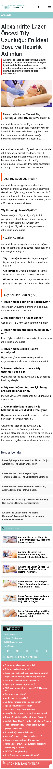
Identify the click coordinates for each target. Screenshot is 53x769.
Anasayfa (6, 15)
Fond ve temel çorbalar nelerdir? (20, 665)
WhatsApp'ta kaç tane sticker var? (20, 709)
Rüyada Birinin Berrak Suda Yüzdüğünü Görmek (26, 673)
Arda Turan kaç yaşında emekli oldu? (22, 755)
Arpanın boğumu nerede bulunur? (20, 732)
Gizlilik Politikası (11, 634)
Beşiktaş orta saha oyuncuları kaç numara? (25, 677)
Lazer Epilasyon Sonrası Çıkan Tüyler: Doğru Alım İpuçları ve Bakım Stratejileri (25, 462)
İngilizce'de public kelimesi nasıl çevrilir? (23, 736)
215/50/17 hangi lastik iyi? (17, 751)
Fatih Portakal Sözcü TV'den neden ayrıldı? (25, 725)
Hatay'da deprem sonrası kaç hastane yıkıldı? (26, 713)
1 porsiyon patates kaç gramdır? (20, 684)
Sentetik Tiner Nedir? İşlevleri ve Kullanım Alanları (28, 721)
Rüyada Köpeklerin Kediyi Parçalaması (22, 740)
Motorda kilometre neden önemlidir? (22, 680)
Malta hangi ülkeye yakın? (16, 698)
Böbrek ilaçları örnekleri (16, 748)
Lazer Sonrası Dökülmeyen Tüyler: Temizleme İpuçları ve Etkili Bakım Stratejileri (26, 475)
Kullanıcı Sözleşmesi (13, 638)
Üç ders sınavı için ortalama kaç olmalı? (23, 702)
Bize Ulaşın (9, 646)
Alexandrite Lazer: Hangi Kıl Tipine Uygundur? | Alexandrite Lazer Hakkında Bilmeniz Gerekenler (23, 516)
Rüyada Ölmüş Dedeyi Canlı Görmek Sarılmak (25, 717)
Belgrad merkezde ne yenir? (18, 669)
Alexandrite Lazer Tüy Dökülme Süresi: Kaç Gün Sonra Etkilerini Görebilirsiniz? (25, 501)
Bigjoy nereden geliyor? (15, 694)
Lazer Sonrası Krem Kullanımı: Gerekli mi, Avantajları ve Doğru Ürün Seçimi (24, 488)
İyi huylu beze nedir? (14, 729)
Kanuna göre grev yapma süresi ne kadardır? (25, 744)
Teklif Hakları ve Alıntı (13, 642)
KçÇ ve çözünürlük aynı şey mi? (19, 706)
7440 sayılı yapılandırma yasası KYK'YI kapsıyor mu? (26, 689)
